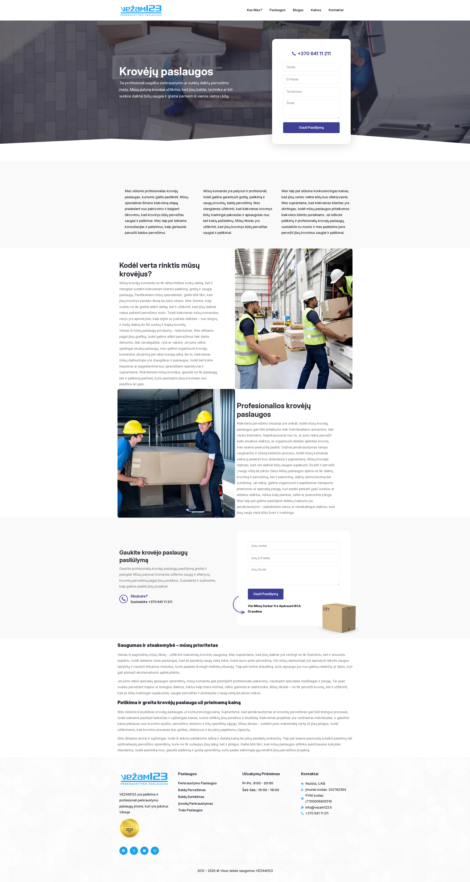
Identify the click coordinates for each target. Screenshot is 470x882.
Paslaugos (277, 10)
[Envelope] (144, 851)
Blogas (298, 10)
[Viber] (155, 851)
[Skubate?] (123, 599)
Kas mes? (254, 10)
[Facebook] (123, 851)
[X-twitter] (134, 851)
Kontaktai (336, 10)
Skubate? (139, 596)
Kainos (316, 10)
